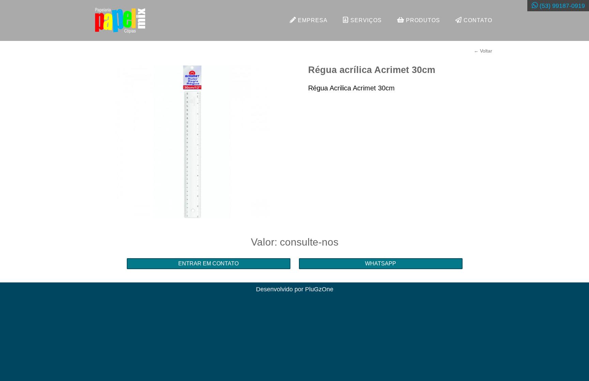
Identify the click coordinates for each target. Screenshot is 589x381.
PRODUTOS (422, 20)
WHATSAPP (380, 263)
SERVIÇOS (365, 20)
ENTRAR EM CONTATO (208, 263)
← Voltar (483, 51)
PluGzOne (319, 289)
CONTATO (477, 20)
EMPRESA (312, 20)
